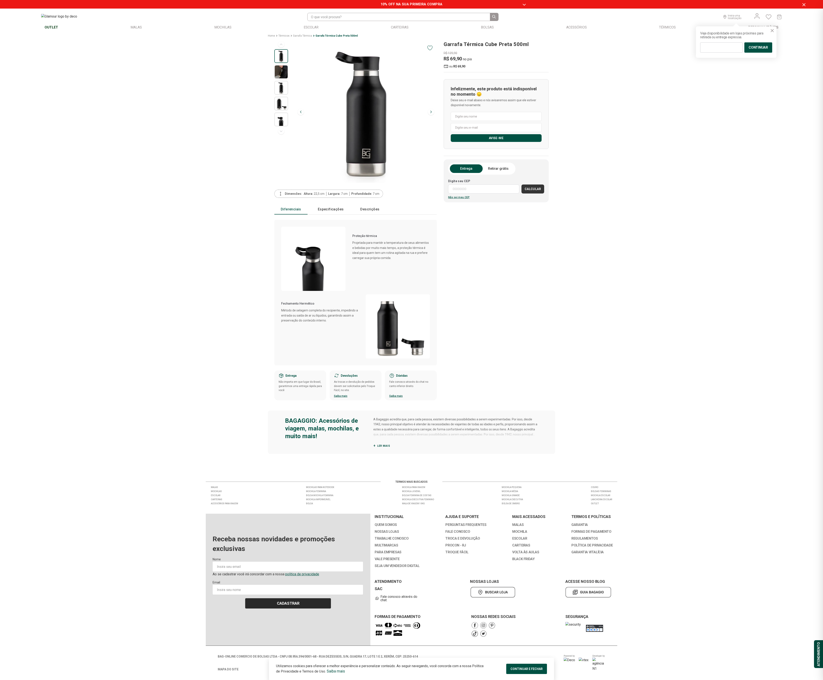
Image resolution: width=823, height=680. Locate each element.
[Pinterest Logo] (491, 625)
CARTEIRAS (521, 545)
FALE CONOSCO (457, 531)
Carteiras (216, 499)
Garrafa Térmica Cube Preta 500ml (336, 35)
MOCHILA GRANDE (511, 495)
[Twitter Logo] (483, 633)
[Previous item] (300, 112)
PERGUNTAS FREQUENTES (465, 525)
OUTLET (595, 503)
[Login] (757, 16)
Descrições (369, 209)
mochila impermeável (318, 499)
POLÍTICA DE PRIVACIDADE (592, 545)
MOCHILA (519, 531)
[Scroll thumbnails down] (281, 131)
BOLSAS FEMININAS (601, 491)
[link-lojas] (494, 592)
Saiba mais (340, 395)
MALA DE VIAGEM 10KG (413, 503)
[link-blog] (588, 592)
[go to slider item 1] (281, 72)
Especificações (331, 209)
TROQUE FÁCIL (456, 552)
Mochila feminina (316, 491)
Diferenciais (291, 209)
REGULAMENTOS (584, 538)
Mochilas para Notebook (320, 487)
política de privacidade (302, 574)
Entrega (466, 169)
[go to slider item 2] (281, 88)
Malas (214, 487)
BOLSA (309, 503)
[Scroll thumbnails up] (281, 44)
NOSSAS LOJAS (387, 531)
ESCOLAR (519, 538)
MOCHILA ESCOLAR (600, 495)
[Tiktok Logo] (474, 633)
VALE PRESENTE (387, 559)
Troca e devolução (462, 538)
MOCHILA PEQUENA (511, 487)
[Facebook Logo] (474, 625)
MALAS (518, 525)
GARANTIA (579, 525)
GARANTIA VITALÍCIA (587, 552)
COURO (594, 487)
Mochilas (216, 491)
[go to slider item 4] (281, 119)
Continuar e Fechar (527, 669)
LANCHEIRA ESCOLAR (601, 499)
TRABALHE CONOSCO (392, 538)
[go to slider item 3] (281, 103)
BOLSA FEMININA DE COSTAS (416, 495)
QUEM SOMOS (386, 525)
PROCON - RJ (455, 545)
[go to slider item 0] (281, 56)
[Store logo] (63, 17)
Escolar (215, 495)
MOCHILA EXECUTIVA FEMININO (418, 499)
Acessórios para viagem (224, 503)
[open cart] (779, 16)
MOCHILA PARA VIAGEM (413, 487)
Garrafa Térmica (302, 35)
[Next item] (431, 112)
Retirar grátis (498, 169)
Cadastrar (288, 603)
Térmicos (284, 35)
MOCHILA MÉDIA (510, 491)
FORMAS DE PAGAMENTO (591, 531)
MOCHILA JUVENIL (411, 491)
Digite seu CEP (459, 181)
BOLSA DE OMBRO (511, 503)
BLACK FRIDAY (523, 559)
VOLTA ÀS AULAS (525, 552)
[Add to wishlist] (430, 48)
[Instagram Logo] (483, 625)
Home (271, 35)
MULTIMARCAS (386, 545)
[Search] (494, 17)
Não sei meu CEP (459, 197)
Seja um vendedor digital (397, 566)
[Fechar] (772, 30)
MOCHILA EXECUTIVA (512, 499)
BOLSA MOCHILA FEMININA (319, 495)
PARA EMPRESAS (388, 552)
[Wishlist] (769, 17)
